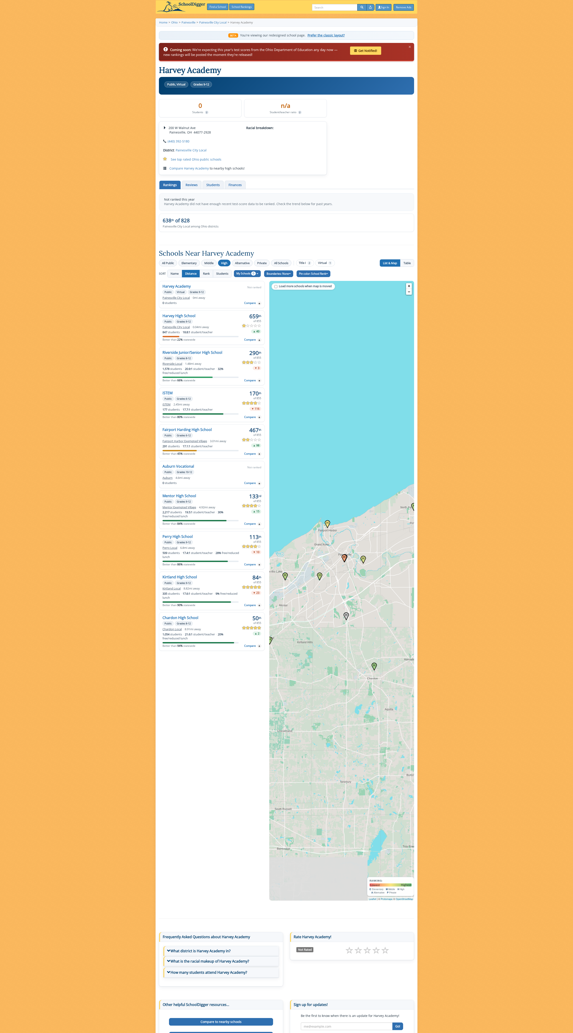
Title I (304, 263)
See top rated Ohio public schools (196, 159)
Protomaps (387, 899)
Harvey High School (178, 316)
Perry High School (177, 536)
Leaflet (372, 899)
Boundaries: (278, 274)
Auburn (167, 478)
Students (222, 274)
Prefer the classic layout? (326, 35)
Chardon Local (172, 629)
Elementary (189, 263)
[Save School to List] (259, 303)
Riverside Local (172, 364)
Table (407, 263)
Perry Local (169, 548)
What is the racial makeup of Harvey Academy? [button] (210, 961)
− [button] (409, 291)
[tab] (221, 951)
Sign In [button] (385, 7)
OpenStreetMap (404, 899)
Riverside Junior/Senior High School (192, 352)
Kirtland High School (179, 577)
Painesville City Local (191, 150)
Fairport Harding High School (187, 429)
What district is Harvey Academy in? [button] (201, 950)
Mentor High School (179, 496)
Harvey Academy (176, 286)
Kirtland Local (171, 588)
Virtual (324, 263)
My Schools (245, 273)
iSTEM (167, 393)
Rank (206, 274)
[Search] (362, 7)
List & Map (390, 263)
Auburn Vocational (178, 466)
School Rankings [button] (242, 7)
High (224, 263)
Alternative (242, 263)
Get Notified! (367, 51)
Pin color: (312, 274)
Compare (250, 303)
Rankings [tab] (170, 185)
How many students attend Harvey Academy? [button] (209, 972)
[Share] (370, 7)
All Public (168, 263)
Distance (191, 274)
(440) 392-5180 (178, 141)
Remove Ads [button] (403, 7)
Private (262, 263)
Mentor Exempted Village (179, 507)
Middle (209, 263)
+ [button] (409, 286)
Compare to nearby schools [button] (221, 1022)
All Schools (281, 263)
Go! (397, 1026)
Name (175, 274)
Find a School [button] (218, 7)
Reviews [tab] (192, 185)
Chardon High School (180, 617)
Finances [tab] (235, 185)
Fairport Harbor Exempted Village (184, 441)
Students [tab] (213, 185)
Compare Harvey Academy (189, 168)
